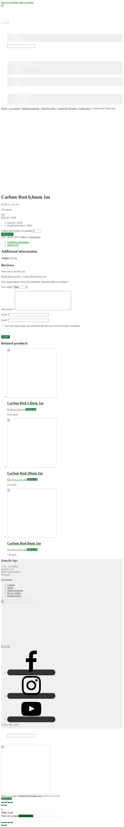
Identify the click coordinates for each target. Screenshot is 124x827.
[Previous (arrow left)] (2, 825)
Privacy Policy (20, 103)
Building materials (30, 108)
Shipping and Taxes (22, 95)
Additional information (18, 242)
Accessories (14, 108)
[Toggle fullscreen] (8, 802)
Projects (17, 37)
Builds (16, 40)
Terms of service (21, 98)
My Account (13, 16)
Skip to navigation (10, 2)
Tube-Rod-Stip (48, 108)
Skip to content (26, 2)
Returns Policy (20, 100)
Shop (9, 29)
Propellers (18, 70)
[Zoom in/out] (11, 802)
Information (12, 92)
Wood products (20, 73)
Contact (11, 13)
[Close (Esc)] (2, 802)
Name (5, 314)
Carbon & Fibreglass (67, 108)
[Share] (5, 802)
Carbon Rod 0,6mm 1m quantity (16, 231)
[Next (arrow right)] (5, 825)
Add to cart (7, 234)
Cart (10, 741)
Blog (9, 32)
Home (10, 27)
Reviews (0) (13, 245)
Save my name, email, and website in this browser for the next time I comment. (42, 326)
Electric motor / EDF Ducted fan (28, 65)
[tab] (65, 242)
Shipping (11, 10)
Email (5, 320)
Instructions (12, 43)
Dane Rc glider (20, 62)
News (16, 35)
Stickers (17, 68)
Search (10, 732)
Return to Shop (26, 816)
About (10, 587)
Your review (8, 309)
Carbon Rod (85, 108)
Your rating (7, 287)
